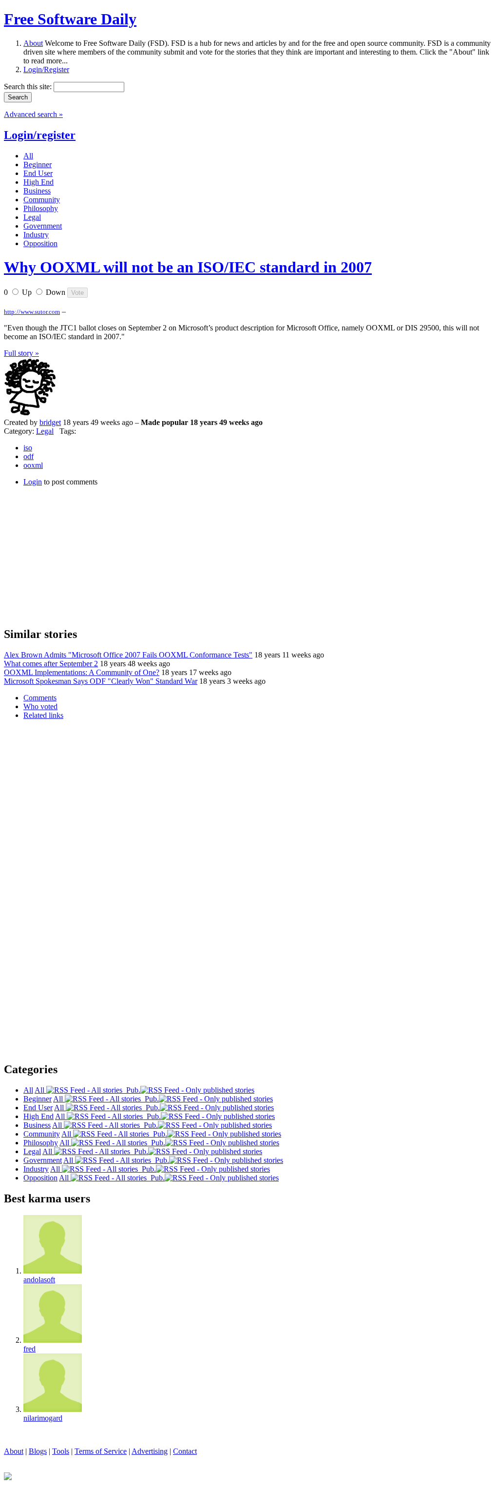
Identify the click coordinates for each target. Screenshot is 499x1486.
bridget (50, 422)
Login (32, 482)
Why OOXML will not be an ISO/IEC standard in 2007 (188, 267)
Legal (45, 431)
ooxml (33, 465)
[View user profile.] (33, 413)
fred (29, 1349)
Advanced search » (33, 114)
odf (28, 456)
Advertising (150, 1451)
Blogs (38, 1451)
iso (27, 448)
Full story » (21, 353)
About (33, 43)
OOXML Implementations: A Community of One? (81, 672)
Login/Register (46, 69)
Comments (40, 698)
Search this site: (29, 86)
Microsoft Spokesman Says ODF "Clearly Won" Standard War (100, 681)
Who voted (40, 706)
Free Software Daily (70, 19)
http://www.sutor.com (32, 311)
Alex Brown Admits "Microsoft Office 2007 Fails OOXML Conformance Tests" (128, 655)
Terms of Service (101, 1451)
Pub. (131, 1090)
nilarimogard (42, 1418)
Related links (43, 715)
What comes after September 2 (51, 663)
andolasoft (39, 1279)
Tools (60, 1451)
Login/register (40, 135)
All (40, 1090)
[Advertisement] (77, 555)
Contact (185, 1451)
